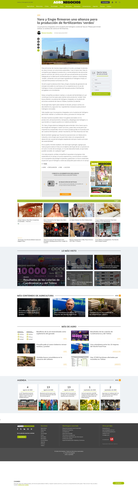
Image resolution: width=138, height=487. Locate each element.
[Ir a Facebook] (17, 429)
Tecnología (54, 6)
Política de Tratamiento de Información (72, 437)
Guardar (38, 50)
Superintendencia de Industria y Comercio (73, 440)
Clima (47, 6)
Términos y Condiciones (68, 435)
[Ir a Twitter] (21, 429)
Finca (61, 6)
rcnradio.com (105, 435)
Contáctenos (65, 431)
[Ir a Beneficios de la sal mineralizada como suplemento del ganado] (26, 336)
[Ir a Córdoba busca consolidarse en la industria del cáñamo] (26, 361)
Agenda (95, 6)
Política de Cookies (67, 438)
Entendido (118, 483)
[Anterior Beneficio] (44, 184)
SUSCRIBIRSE (65, 194)
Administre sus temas (102, 94)
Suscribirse (22, 437)
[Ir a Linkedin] (24, 429)
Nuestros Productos (67, 430)
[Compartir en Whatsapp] (38, 47)
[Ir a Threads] (31, 429)
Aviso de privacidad (67, 433)
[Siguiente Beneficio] (86, 184)
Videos (109, 6)
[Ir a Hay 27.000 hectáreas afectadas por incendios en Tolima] (80, 361)
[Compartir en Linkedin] (38, 42)
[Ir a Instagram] (28, 429)
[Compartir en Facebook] (38, 44)
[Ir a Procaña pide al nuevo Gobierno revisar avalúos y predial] (26, 348)
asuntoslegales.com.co (108, 430)
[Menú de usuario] (112, 2)
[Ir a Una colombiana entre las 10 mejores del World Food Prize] (80, 348)
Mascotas (39, 6)
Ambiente (118, 364)
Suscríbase (105, 2)
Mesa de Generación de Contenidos (71, 428)
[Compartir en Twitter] (38, 39)
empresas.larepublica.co (108, 431)
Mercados (68, 6)
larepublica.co (106, 428)
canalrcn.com (106, 433)
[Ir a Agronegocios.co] (25, 426)
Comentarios (87, 6)
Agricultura (30, 6)
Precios (102, 6)
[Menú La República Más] (116, 2)
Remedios (77, 6)
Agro (65, 338)
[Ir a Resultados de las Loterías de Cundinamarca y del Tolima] (80, 336)
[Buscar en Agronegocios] (120, 2)
